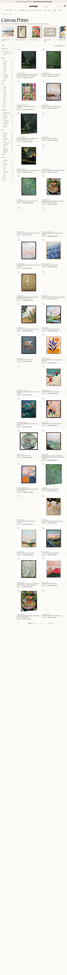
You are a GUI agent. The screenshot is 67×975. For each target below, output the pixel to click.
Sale (55, 10)
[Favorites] (61, 6)
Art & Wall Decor (22, 10)
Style (2, 130)
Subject (3, 58)
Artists (45, 10)
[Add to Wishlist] (18, 49)
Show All (3, 80)
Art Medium (4, 110)
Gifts (50, 10)
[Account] (57, 6)
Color (2, 84)
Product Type (4, 48)
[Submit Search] (43, 6)
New (15, 10)
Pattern (3, 157)
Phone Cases (39, 10)
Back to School (9, 10)
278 (49, 623)
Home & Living (31, 10)
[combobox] (49, 6)
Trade (60, 10)
